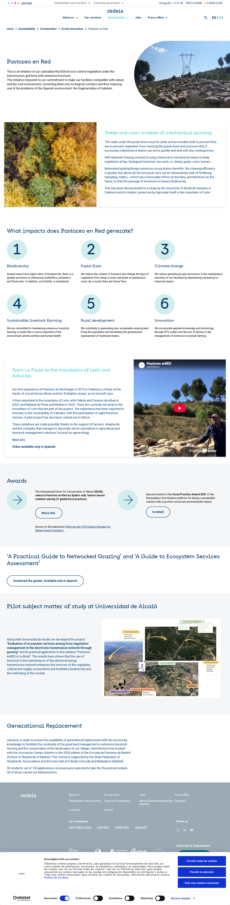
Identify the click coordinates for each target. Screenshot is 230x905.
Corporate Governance (117, 800)
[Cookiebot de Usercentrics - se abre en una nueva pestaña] (22, 898)
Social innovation (72, 28)
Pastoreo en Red (98, 28)
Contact (108, 810)
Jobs (138, 17)
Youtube (192, 830)
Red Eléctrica (8, 3)
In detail (158, 512)
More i (46, 513)
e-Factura (74, 810)
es (214, 18)
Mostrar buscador (206, 17)
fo (53, 513)
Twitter (178, 830)
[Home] (115, 11)
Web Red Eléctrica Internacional (122, 827)
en (221, 18)
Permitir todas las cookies (202, 860)
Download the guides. (45, 580)
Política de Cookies (56, 877)
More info (18, 439)
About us (69, 17)
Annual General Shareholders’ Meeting (156, 802)
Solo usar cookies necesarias (202, 882)
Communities (48, 28)
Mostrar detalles (180, 898)
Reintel (15, 3)
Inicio (10, 28)
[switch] (98, 898)
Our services (92, 17)
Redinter (12, 3)
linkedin (185, 830)
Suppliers (180, 800)
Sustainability (116, 17)
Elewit (18, 3)
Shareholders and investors (85, 800)
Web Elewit (141, 827)
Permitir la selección (202, 872)
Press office (156, 17)
